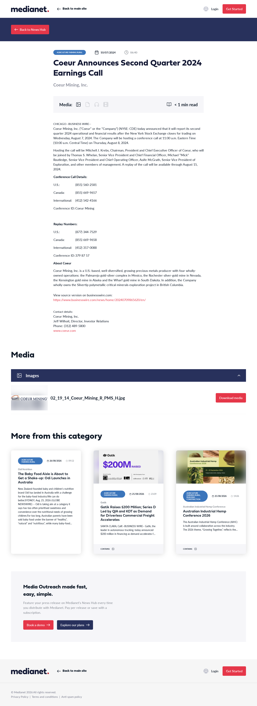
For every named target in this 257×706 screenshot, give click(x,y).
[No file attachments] (87, 104)
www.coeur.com (64, 330)
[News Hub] (30, 9)
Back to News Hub (33, 29)
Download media (230, 398)
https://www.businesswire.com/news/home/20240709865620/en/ (99, 300)
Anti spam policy (71, 697)
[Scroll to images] (78, 104)
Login (214, 9)
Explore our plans (72, 625)
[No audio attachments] (96, 104)
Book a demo (36, 625)
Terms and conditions (45, 697)
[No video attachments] (106, 104)
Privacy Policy (19, 697)
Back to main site (75, 8)
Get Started (234, 9)
